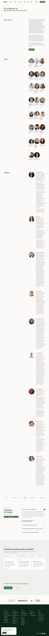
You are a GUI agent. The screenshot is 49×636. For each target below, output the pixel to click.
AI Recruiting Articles (32, 613)
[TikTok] (38, 633)
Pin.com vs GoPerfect (23, 621)
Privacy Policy (40, 617)
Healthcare (14, 620)
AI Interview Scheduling (6, 620)
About (39, 612)
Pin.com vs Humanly (23, 618)
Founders (14, 613)
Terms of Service (41, 615)
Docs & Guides (41, 618)
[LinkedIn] (44, 633)
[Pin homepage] (5, 2)
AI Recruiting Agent (7, 615)
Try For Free (17, 587)
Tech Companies (15, 618)
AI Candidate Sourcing (6, 613)
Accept (4, 632)
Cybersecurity (15, 621)
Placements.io (38, 222)
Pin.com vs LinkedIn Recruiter (24, 613)
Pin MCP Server (6, 622)
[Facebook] (42, 633)
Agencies (14, 617)
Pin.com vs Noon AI (24, 616)
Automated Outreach (6, 617)
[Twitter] (37, 633)
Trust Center (40, 620)
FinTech (13, 623)
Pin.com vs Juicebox (23, 624)
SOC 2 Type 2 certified (38, 40)
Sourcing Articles (33, 615)
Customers (40, 613)
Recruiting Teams (15, 615)
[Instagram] (40, 633)
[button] (33, 509)
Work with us (32, 49)
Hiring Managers (15, 612)
